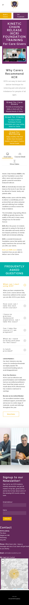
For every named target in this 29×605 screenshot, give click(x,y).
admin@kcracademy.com (12, 553)
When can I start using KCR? (11, 285)
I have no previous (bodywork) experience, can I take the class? (11, 318)
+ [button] (2, 560)
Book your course (9, 250)
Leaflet (14, 588)
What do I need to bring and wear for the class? (11, 340)
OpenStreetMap (20, 588)
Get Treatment (20, 16)
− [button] (2, 563)
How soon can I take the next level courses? (10, 306)
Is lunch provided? (8, 350)
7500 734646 (10, 557)
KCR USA (14, 596)
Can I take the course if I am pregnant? (10, 330)
